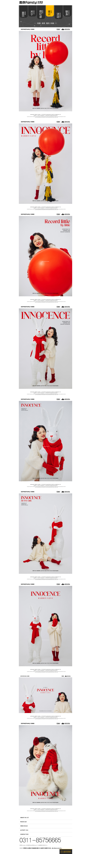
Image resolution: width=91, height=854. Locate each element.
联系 (24, 834)
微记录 (24, 826)
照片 (23, 821)
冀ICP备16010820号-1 (57, 848)
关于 (24, 817)
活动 (24, 830)
